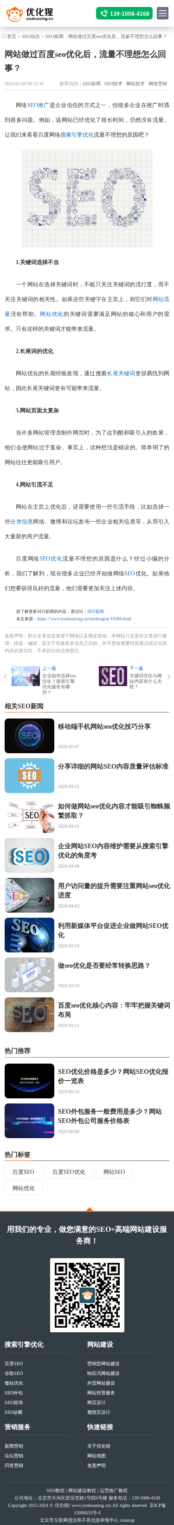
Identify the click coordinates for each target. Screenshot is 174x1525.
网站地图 (96, 1455)
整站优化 (14, 1383)
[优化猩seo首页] (37, 16)
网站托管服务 (101, 1392)
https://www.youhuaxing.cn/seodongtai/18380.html (84, 619)
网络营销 (157, 83)
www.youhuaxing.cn (90, 1505)
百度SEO (23, 1172)
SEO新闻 (54, 36)
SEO (129, 573)
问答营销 (14, 1465)
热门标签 (18, 1154)
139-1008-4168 (129, 14)
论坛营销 (14, 1455)
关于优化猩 (98, 1446)
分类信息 (21, 521)
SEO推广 (38, 105)
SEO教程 (55, 1490)
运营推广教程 (114, 1490)
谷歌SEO (14, 1373)
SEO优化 (51, 558)
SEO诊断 (14, 1412)
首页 (11, 36)
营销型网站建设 (103, 1363)
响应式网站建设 (103, 1373)
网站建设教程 (82, 1490)
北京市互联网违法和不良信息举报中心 (79, 1520)
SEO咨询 (14, 1402)
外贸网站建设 (101, 1383)
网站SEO (114, 1172)
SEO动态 (31, 36)
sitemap (127, 1520)
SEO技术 (113, 83)
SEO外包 (14, 1392)
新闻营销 (14, 1446)
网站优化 (52, 314)
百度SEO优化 (68, 1172)
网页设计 (96, 1402)
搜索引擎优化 (77, 135)
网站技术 (135, 83)
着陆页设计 (98, 1412)
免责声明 (96, 1465)
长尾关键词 (121, 373)
